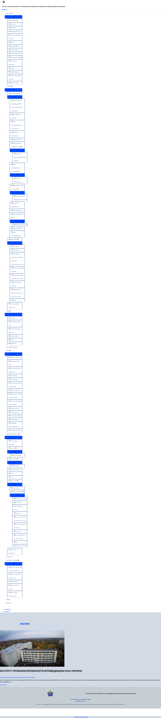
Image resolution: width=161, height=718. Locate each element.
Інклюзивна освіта (14, 412)
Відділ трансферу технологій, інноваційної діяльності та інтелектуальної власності (17, 259)
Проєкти (12, 339)
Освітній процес (14, 375)
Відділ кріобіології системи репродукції (16, 145)
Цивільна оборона (14, 82)
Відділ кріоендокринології (15, 234)
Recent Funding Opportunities (13, 551)
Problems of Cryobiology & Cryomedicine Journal (15, 569)
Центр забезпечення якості (14, 363)
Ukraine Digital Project (15, 469)
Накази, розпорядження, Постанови (15, 37)
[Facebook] (2, 10)
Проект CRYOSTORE (17, 455)
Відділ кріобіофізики (17, 210)
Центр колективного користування (14, 306)
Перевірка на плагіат (15, 408)
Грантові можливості (17, 491)
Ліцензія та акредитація (15, 357)
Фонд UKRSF (9, 556)
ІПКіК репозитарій (14, 581)
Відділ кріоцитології (17, 139)
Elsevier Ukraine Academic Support (13, 594)
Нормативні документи (15, 31)
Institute (17, 677)
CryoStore (12, 448)
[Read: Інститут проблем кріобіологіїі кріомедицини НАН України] (32, 666)
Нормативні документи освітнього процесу (15, 396)
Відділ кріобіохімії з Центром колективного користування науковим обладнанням (16, 105)
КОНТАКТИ (8, 603)
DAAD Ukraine (18, 502)
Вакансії (12, 68)
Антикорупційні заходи (15, 53)
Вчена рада (12, 318)
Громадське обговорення (16, 57)
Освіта (7, 350)
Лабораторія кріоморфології (17, 180)
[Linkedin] (10, 711)
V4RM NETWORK (13, 459)
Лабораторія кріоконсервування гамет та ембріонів (20, 157)
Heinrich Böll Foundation (21, 498)
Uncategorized (22, 677)
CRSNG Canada (18, 531)
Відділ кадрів (16, 250)
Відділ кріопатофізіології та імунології (17, 187)
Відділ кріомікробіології (18, 214)
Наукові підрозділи (14, 93)
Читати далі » (3, 685)
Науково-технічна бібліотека (16, 284)
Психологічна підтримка (16, 415)
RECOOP (12, 473)
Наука (7, 311)
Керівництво (13, 27)
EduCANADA (17, 513)
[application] (11, 13)
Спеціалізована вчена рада (14, 323)
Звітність (12, 42)
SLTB (16, 542)
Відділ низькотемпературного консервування (16, 125)
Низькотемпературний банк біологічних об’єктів (17, 277)
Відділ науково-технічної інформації (17, 270)
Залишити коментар (5, 677)
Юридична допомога (15, 419)
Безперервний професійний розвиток (14, 425)
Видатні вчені (13, 343)
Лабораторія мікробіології (21, 224)
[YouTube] (4, 10)
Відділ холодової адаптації (15, 116)
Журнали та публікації (12, 560)
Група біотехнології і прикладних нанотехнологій (20, 198)
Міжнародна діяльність (12, 434)
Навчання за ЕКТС (14, 379)
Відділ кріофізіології (17, 228)
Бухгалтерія (15, 246)
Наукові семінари (14, 336)
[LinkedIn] (6, 10)
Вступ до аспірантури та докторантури (15, 370)
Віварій (14, 300)
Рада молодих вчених (11, 347)
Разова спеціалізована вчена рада (14, 331)
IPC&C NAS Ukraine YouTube (13, 587)
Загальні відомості (14, 20)
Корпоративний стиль (15, 46)
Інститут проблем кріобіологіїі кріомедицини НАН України (41, 671)
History (12, 677)
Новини (8, 599)
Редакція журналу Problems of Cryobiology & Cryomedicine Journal (17, 293)
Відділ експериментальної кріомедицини (15, 168)
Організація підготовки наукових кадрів (15, 385)
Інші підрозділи (13, 239)
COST (11, 477)
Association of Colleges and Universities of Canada (20, 519)
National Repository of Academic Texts (15, 576)
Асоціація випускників (15, 430)
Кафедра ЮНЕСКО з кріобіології (13, 443)
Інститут (8, 13)
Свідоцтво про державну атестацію (15, 77)
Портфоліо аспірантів (15, 390)
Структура (8, 86)
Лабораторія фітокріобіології (15, 205)
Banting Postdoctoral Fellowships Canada (19, 537)
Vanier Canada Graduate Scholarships (20, 526)
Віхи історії (12, 24)
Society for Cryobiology (21, 546)
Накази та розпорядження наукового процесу (15, 403)
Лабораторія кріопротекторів (15, 134)
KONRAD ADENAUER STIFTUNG (18, 508)
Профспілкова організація (13, 63)
